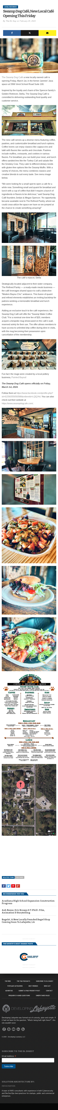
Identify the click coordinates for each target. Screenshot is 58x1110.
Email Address (9, 1056)
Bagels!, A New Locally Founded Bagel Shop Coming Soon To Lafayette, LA (26, 920)
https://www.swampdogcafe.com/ (17, 403)
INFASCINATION (8, 1086)
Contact (49, 990)
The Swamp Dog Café (12, 77)
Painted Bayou (18, 377)
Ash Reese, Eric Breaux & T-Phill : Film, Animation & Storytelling (23, 911)
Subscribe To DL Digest (44, 981)
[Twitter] (29, 33)
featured (19, 877)
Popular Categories (15, 986)
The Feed (8, 981)
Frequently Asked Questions (19, 995)
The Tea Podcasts (23, 981)
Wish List (47, 986)
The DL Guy (11, 21)
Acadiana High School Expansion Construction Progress (28, 902)
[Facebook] (12, 33)
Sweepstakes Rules (43, 995)
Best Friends (33, 986)
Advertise (9, 990)
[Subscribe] (47, 33)
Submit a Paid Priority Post (29, 990)
